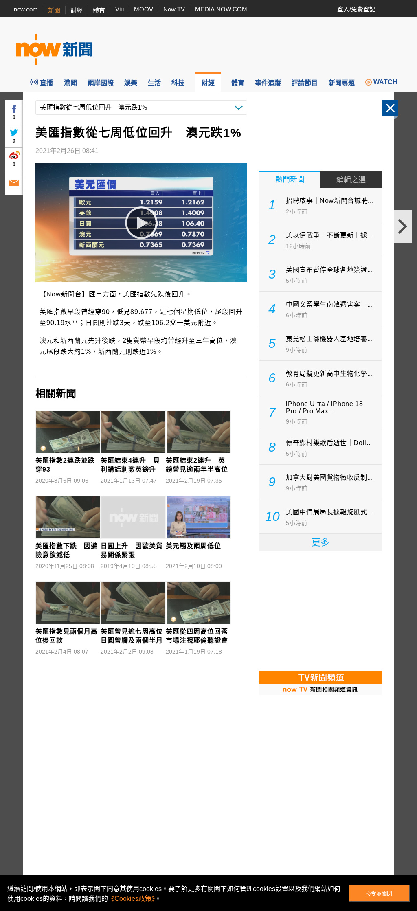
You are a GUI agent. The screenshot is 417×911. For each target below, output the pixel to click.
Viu (119, 9)
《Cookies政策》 (131, 898)
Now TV (174, 9)
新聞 (54, 10)
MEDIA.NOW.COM (221, 9)
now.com (26, 9)
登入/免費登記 (356, 9)
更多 (320, 542)
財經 (76, 10)
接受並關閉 (379, 894)
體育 (99, 10)
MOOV (143, 9)
